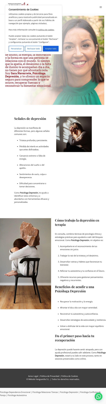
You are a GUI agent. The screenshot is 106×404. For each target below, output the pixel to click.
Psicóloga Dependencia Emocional (15, 392)
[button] (98, 396)
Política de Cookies (69, 376)
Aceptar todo (50, 48)
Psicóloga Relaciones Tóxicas (45, 392)
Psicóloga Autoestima (17, 395)
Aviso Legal (33, 376)
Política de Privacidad (49, 376)
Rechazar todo (33, 48)
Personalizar (16, 48)
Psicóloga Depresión (69, 392)
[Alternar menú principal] (100, 7)
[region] (33, 29)
